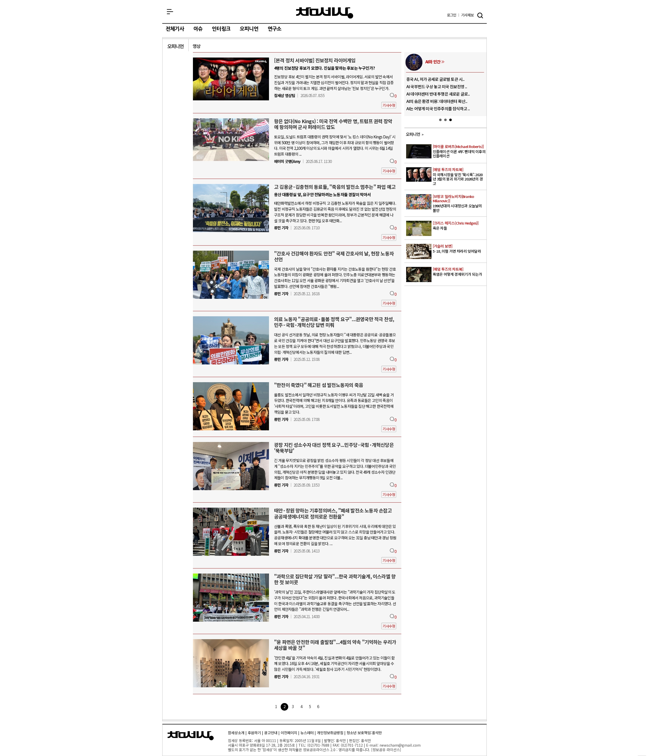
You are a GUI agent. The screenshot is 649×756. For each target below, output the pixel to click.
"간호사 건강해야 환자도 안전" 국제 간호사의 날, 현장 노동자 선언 (334, 256)
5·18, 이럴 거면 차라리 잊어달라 (457, 249)
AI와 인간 (432, 62)
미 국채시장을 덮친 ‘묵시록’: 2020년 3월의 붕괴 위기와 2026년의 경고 (458, 176)
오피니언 (249, 28)
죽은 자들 (456, 226)
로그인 (451, 15)
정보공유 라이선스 (386, 749)
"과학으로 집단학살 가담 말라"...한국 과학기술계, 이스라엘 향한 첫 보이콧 (334, 579)
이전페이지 (289, 732)
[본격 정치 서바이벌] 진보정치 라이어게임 (315, 60)
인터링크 (221, 28)
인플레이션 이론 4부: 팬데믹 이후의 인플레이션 (459, 151)
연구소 (275, 28)
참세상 (324, 13)
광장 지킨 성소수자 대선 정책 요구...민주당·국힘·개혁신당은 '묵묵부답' (334, 447)
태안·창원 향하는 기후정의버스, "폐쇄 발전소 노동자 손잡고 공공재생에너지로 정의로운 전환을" (333, 513)
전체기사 (175, 28)
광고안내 (270, 732)
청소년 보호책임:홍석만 (364, 732)
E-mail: (372, 745)
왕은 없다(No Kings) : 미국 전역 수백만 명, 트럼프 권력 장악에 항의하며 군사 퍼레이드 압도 (333, 124)
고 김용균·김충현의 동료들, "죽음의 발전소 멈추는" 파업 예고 (334, 186)
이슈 (198, 28)
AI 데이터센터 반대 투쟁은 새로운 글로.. (438, 94)
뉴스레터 (307, 732)
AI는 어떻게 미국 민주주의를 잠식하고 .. (438, 108)
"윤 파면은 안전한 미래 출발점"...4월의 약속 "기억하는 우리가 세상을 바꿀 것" (335, 644)
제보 (467, 15)
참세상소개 (236, 732)
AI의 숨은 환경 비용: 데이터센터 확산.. (436, 101)
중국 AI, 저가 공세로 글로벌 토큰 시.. (435, 79)
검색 (480, 15)
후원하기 (254, 732)
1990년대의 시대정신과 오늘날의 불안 (457, 203)
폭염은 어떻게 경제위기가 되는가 (457, 272)
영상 (196, 46)
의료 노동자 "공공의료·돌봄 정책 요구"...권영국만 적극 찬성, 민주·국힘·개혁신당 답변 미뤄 (334, 322)
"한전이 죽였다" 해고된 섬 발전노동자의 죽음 (318, 385)
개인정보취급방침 (330, 732)
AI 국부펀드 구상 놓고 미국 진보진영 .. (436, 86)
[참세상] (191, 735)
